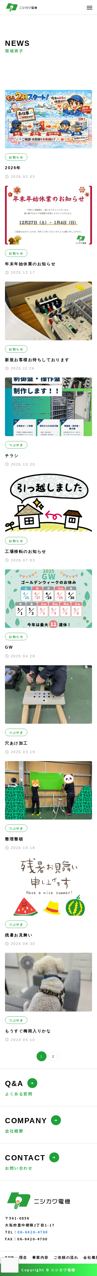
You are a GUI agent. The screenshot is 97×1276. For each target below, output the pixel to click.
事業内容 (40, 1257)
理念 (23, 1257)
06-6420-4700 (32, 1231)
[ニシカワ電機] (22, 7)
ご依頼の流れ (66, 1257)
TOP (9, 1257)
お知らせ (16, 157)
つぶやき (16, 445)
